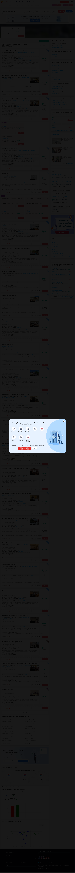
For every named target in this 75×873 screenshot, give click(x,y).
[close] (64, 421)
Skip (34, 448)
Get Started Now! (24, 448)
